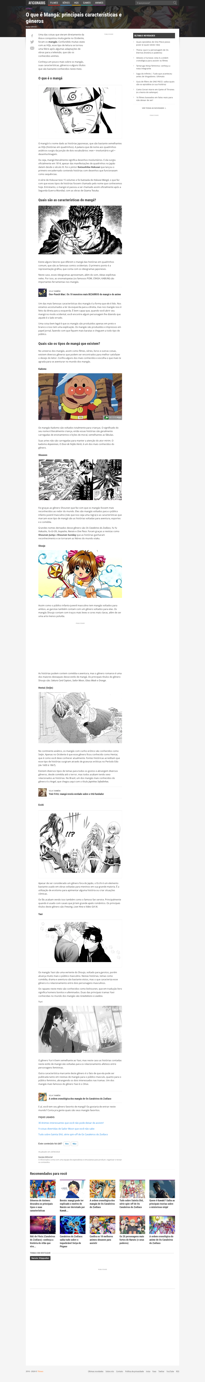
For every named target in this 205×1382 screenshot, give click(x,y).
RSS (177, 1371)
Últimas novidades (95, 1371)
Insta (148, 1371)
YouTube (170, 1371)
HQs (76, 2)
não (74, 1144)
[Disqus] (102, 1326)
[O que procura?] (175, 3)
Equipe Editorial (45, 1157)
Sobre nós (110, 1371)
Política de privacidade (134, 1371)
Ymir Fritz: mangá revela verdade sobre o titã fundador (76, 794)
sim (67, 1144)
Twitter (161, 1371)
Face (154, 1371)
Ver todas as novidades (153, 108)
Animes (99, 2)
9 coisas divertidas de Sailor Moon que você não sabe (66, 1128)
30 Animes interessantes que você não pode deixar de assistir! (71, 1122)
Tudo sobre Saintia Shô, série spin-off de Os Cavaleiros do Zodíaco (73, 1134)
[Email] (32, 48)
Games (87, 2)
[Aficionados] (37, 3)
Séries (66, 2)
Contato (119, 1371)
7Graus (40, 1371)
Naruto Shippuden (40, 1258)
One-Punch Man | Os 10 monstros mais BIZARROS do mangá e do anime (85, 294)
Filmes (54, 2)
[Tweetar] (32, 42)
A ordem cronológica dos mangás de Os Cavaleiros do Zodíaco (80, 1098)
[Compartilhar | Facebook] (32, 35)
